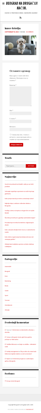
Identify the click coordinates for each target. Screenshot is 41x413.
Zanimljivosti (8, 305)
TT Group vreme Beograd (12, 381)
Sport (6, 295)
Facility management (13, 351)
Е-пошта (13, 118)
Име (11, 110)
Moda (6, 286)
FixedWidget (30, 409)
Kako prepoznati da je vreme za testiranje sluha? (19, 198)
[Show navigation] (3, 3)
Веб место (13, 127)
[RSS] (20, 18)
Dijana (8, 359)
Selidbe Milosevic (12, 344)
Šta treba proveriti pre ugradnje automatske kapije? (20, 218)
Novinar (22, 32)
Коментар (13, 85)
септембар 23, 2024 (12, 32)
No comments (29, 32)
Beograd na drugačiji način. (22, 5)
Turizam (7, 300)
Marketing (8, 281)
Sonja (8, 337)
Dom (6, 276)
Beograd (7, 271)
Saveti (6, 290)
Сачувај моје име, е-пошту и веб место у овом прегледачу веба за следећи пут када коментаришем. (20, 137)
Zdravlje (7, 310)
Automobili (8, 266)
